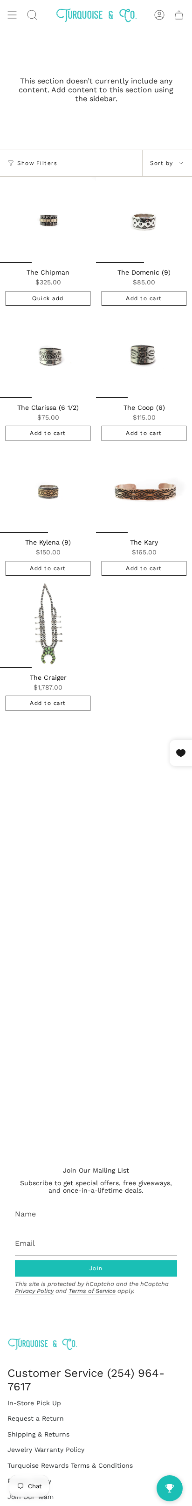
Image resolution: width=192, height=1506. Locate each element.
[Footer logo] (42, 1344)
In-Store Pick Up (34, 1403)
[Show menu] (12, 15)
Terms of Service (92, 1290)
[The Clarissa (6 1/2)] (48, 354)
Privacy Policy (34, 1290)
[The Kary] (144, 490)
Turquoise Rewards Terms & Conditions (70, 1465)
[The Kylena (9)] (48, 490)
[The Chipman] (48, 220)
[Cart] (179, 15)
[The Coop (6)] (144, 354)
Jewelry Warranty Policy (45, 1449)
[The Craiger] (48, 624)
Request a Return (35, 1418)
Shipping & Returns (38, 1434)
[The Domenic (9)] (144, 220)
